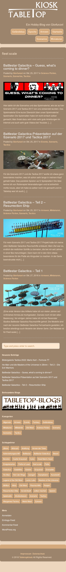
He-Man (6, 474)
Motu (14, 485)
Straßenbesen (21, 496)
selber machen (40, 490)
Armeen (44, 31)
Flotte (47, 464)
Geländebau (18, 31)
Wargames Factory (11, 501)
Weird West (27, 501)
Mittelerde (19, 427)
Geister (28, 469)
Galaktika (18, 469)
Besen (55, 453)
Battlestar (27, 453)
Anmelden (7, 515)
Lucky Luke (30, 480)
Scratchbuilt (26, 490)
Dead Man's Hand (45, 458)
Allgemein (7, 422)
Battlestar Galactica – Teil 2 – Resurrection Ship (24, 204)
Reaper (47, 485)
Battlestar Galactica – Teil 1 (23, 270)
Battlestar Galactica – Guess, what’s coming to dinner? (29, 67)
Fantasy (36, 422)
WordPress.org (9, 529)
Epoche (32, 31)
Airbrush (15, 448)
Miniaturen (56, 39)
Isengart (31, 474)
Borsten (6, 458)
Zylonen (38, 501)
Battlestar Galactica (42, 453)
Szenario (7, 76)
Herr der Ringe (19, 474)
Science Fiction (48, 73)
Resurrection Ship (10, 490)
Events (44, 141)
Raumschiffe (35, 485)
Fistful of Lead (24, 464)
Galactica (7, 469)
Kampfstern (43, 474)
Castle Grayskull (20, 458)
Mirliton (6, 485)
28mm (5, 448)
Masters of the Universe (48, 480)
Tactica (27, 76)
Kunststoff (55, 474)
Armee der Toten (39, 448)
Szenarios (42, 39)
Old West (30, 427)
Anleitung (25, 448)
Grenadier (50, 469)
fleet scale (37, 464)
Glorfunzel (18, 73)
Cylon (32, 458)
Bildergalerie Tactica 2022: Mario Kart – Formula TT (25, 359)
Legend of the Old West (13, 480)
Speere (52, 490)
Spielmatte (7, 496)
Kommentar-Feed (10, 524)
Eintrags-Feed (8, 520)
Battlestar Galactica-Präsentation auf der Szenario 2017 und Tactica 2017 (32, 135)
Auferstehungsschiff (11, 453)
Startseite (57, 31)
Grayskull (38, 469)
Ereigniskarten (9, 464)
